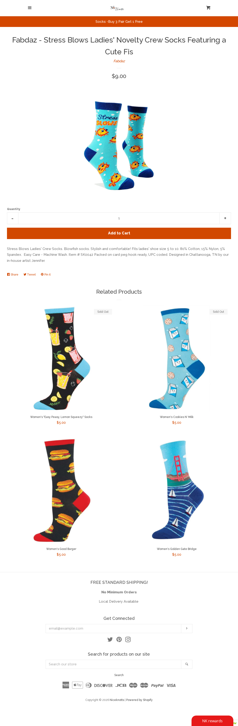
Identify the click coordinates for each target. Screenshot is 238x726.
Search (119, 675)
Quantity (13, 209)
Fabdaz (119, 61)
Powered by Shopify (139, 700)
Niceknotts (117, 700)
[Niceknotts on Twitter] (110, 640)
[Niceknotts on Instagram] (128, 640)
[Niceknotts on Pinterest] (119, 640)
